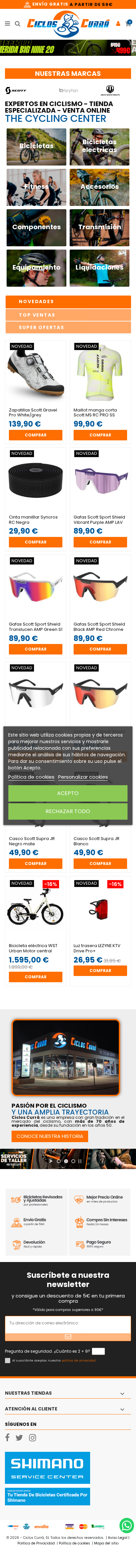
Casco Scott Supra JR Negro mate (32, 841)
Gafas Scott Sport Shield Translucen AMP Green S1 (35, 626)
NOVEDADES (36, 301)
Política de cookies (31, 776)
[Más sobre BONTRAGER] (110, 90)
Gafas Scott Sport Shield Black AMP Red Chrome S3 (99, 629)
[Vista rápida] (40, 403)
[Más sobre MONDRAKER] (26, 90)
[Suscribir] (68, 1337)
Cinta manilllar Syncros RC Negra (33, 519)
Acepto (68, 793)
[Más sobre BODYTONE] (68, 90)
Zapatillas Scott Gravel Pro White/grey (33, 412)
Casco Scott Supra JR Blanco (96, 841)
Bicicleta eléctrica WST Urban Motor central (33, 948)
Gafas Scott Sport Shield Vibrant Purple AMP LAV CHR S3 (99, 522)
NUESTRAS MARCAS (68, 73)
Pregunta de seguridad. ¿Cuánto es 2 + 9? (47, 1351)
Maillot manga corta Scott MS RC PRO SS (95, 412)
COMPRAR (36, 435)
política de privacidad (79, 1360)
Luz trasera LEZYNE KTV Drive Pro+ (97, 948)
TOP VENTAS (37, 315)
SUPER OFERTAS (41, 327)
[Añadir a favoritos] (32, 403)
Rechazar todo (68, 811)
